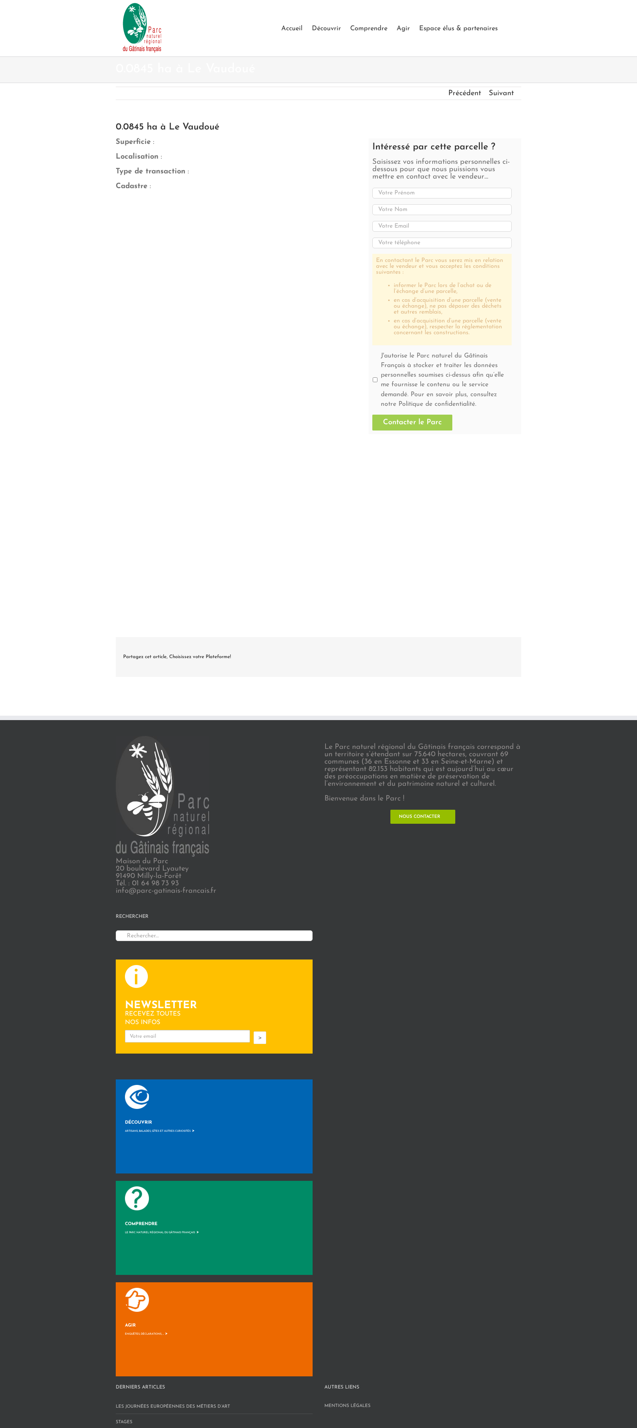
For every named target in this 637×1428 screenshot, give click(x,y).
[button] (509, 28)
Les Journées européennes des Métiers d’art (173, 1406)
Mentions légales (347, 1406)
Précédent (464, 93)
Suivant (501, 93)
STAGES (124, 1422)
